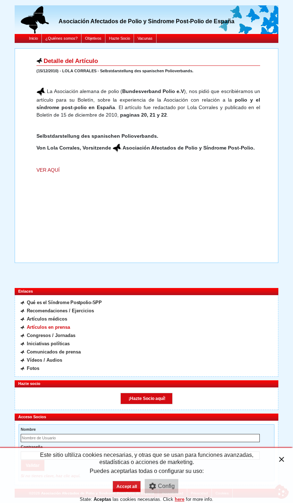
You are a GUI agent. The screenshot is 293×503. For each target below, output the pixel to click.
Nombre (28, 429)
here (179, 499)
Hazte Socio (119, 38)
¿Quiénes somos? (61, 38)
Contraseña (32, 447)
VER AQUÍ (49, 170)
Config (166, 486)
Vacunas (145, 38)
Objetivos (93, 38)
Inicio (33, 38)
